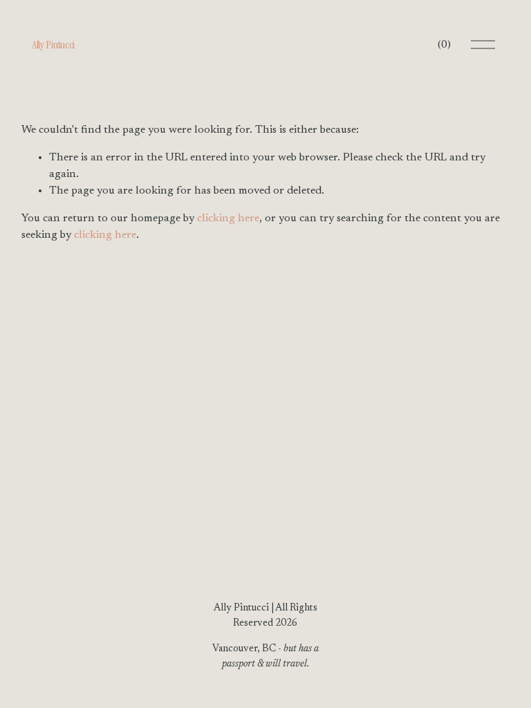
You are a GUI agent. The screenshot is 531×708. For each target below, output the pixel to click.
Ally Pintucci (53, 44)
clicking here (228, 218)
